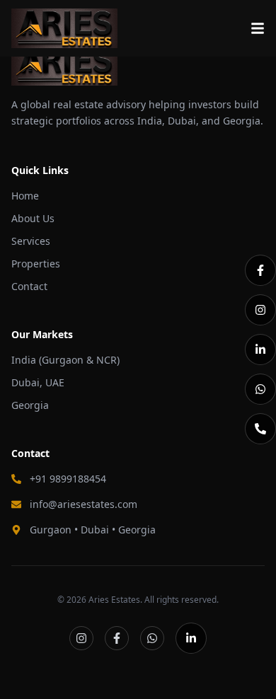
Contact (29, 286)
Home (25, 195)
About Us (32, 218)
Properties (35, 263)
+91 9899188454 (68, 478)
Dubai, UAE (37, 382)
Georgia (30, 405)
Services (30, 241)
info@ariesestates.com (83, 504)
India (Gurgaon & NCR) (65, 359)
